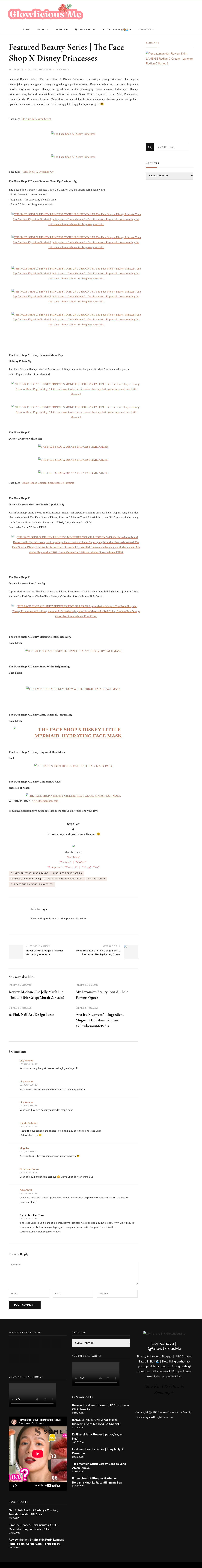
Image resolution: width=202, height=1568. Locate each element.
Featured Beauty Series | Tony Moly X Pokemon (97, 1451)
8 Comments (62, 69)
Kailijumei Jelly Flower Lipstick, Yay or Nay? (97, 1436)
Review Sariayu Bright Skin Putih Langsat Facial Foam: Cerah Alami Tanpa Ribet (36, 1542)
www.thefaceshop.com (45, 800)
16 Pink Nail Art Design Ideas (31, 1014)
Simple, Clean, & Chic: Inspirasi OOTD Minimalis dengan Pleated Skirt (34, 1527)
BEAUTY (60, 29)
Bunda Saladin (28, 1123)
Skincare (152, 42)
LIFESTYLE (144, 29)
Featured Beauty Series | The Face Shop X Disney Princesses (47, 879)
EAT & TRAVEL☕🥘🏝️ (116, 29)
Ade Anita (26, 1190)
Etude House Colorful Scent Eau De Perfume (48, 482)
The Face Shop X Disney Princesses (31, 884)
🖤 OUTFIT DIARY (85, 29)
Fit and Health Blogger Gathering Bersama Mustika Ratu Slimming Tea (97, 1480)
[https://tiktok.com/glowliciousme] (25, 1358)
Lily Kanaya (17, 69)
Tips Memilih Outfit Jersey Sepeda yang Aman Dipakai (99, 1466)
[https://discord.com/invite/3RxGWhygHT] (35, 1358)
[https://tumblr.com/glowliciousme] (56, 1344)
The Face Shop (96, 879)
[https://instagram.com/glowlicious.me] (25, 1344)
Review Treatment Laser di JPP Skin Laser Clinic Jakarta (100, 1407)
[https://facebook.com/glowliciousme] (46, 1344)
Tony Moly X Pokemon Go (38, 171)
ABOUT (41, 29)
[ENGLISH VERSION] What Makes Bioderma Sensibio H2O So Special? (96, 1422)
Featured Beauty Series (67, 873)
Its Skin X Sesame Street (36, 118)
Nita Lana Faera (29, 1169)
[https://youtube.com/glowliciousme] (14, 1344)
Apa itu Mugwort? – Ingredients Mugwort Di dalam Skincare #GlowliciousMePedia (100, 1020)
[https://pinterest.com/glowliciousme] (14, 1358)
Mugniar (24, 1148)
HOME (26, 29)
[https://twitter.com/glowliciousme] (35, 1344)
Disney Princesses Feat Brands (29, 873)
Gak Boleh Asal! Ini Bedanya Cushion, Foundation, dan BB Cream (33, 1512)
